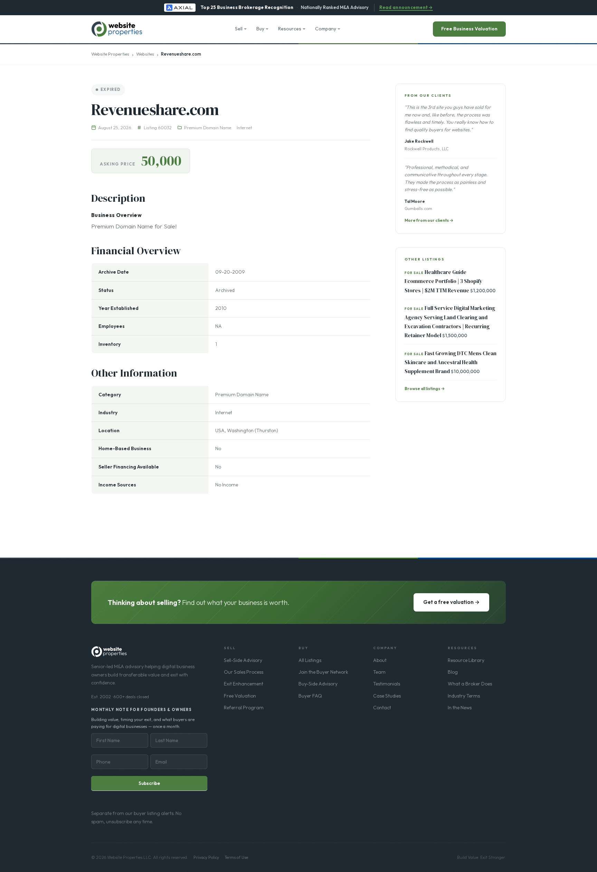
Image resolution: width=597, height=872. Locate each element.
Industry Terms (464, 696)
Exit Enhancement (243, 684)
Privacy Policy (206, 857)
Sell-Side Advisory (243, 660)
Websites (145, 54)
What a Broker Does (470, 684)
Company (325, 29)
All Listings (309, 660)
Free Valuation (240, 696)
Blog (453, 672)
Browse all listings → (425, 388)
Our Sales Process (243, 672)
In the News (460, 707)
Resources (289, 29)
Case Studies (387, 696)
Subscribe (149, 783)
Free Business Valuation (469, 29)
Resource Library (466, 660)
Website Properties (110, 54)
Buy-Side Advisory (318, 684)
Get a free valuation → (451, 602)
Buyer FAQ (310, 696)
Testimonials (386, 684)
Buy (260, 29)
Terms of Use (236, 857)
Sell (239, 29)
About (380, 660)
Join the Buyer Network (323, 672)
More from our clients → (429, 220)
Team (379, 672)
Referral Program (244, 707)
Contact (382, 707)
